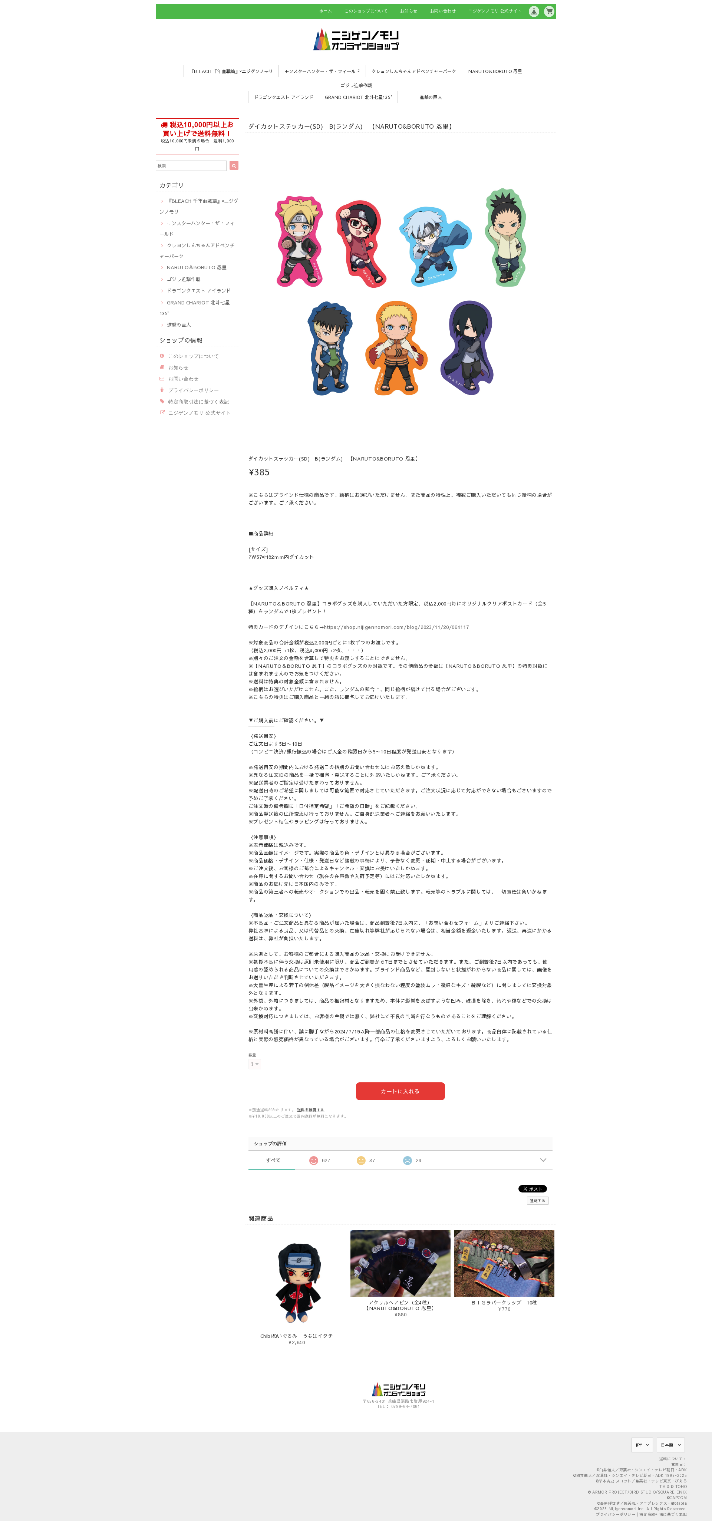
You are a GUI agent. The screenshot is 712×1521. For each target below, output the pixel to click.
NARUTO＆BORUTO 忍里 (495, 71)
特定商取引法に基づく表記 (198, 402)
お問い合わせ (443, 10)
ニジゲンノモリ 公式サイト (495, 10)
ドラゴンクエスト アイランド (283, 97)
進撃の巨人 (431, 97)
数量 (252, 1055)
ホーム (325, 10)
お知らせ (409, 10)
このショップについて (366, 10)
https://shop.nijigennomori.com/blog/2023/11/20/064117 (396, 626)
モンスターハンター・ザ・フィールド (322, 71)
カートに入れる (400, 1091)
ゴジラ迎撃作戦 (356, 85)
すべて (273, 1160)
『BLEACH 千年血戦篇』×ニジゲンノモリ (231, 71)
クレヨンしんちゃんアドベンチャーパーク (414, 71)
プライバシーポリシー (193, 390)
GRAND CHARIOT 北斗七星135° (358, 97)
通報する (538, 1200)
